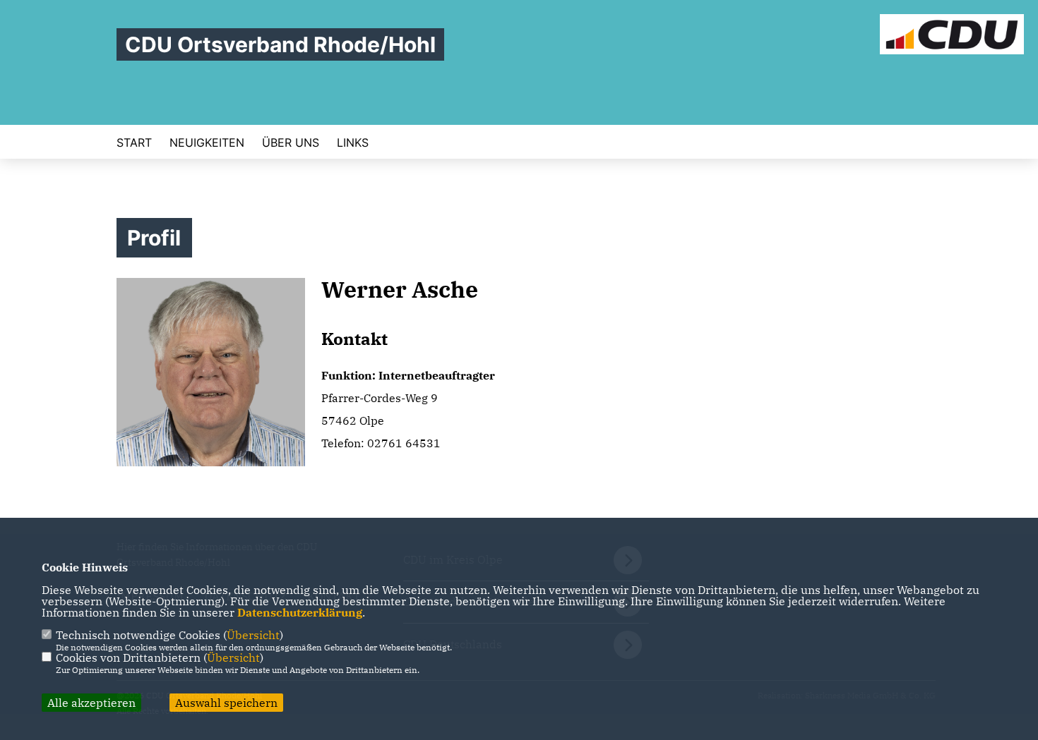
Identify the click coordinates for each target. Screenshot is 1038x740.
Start (134, 142)
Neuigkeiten (206, 142)
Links (353, 142)
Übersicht (253, 635)
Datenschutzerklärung (299, 612)
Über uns (290, 142)
